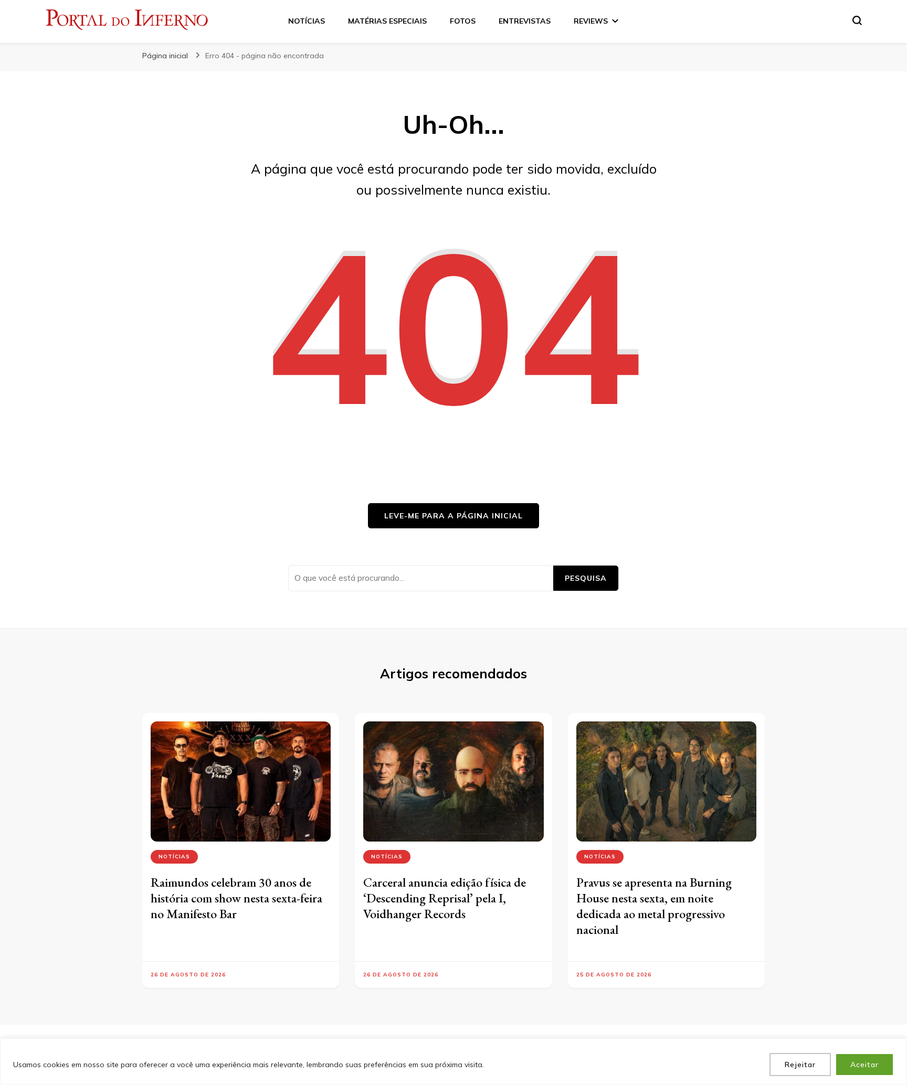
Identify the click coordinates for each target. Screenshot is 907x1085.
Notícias (174, 856)
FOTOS (463, 21)
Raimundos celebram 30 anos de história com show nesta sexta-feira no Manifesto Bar (236, 898)
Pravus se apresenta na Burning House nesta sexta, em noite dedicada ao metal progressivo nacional (654, 906)
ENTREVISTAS (525, 21)
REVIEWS (591, 21)
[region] (453, 1061)
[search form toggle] (857, 20)
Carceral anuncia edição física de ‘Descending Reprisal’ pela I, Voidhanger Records (444, 898)
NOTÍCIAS (306, 21)
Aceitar (864, 1064)
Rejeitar (800, 1064)
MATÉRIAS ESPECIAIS (387, 21)
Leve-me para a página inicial (453, 515)
